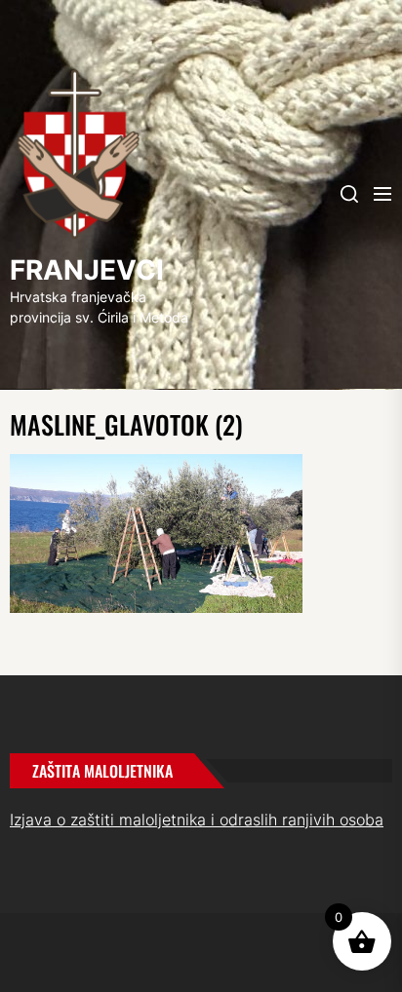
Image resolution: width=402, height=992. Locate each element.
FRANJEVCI (87, 269)
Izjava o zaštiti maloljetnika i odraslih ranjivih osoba (196, 819)
